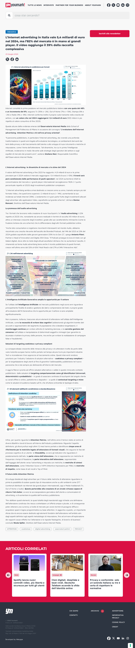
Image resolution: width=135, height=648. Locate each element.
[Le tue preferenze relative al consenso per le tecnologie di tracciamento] (130, 645)
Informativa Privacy (118, 616)
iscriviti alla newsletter (109, 33)
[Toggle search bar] (9, 15)
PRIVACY (78, 529)
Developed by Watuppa (14, 639)
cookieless (25, 529)
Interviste (49, 5)
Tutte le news (35, 5)
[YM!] (15, 5)
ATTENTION (12, 529)
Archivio (95, 611)
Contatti (73, 615)
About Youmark (93, 5)
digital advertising (42, 529)
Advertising (117, 611)
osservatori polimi (62, 529)
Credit (115, 627)
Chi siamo (73, 611)
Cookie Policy (118, 622)
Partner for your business (69, 5)
